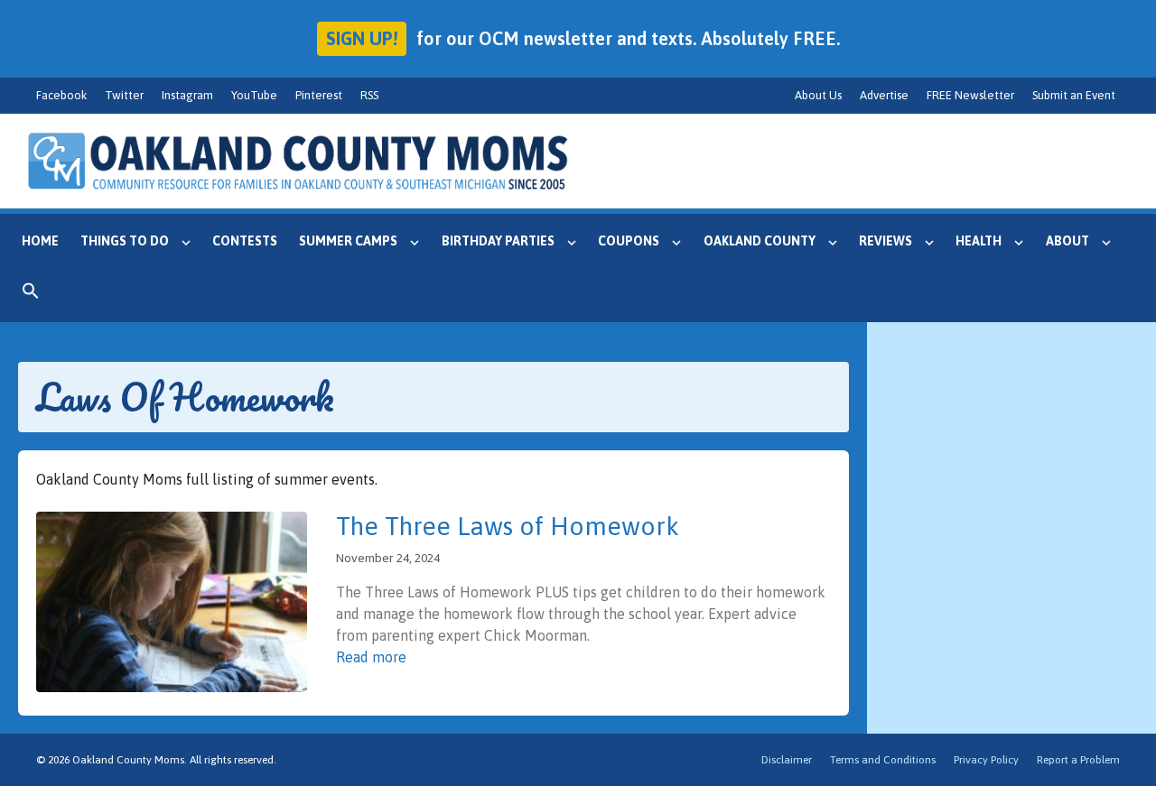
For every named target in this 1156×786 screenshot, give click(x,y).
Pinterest (318, 95)
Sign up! (361, 38)
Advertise (884, 95)
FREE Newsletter (970, 95)
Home (40, 241)
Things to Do (124, 241)
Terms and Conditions (883, 760)
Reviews (885, 241)
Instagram (187, 95)
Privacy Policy (986, 760)
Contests (244, 241)
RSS (369, 95)
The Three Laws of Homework (507, 526)
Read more (371, 657)
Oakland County (760, 241)
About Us (818, 95)
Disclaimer (786, 760)
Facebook (61, 95)
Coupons (628, 241)
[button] (31, 295)
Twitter (124, 95)
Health (979, 241)
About (1067, 241)
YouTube (254, 95)
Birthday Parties (498, 241)
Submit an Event (1073, 95)
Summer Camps (348, 241)
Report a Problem (1078, 760)
